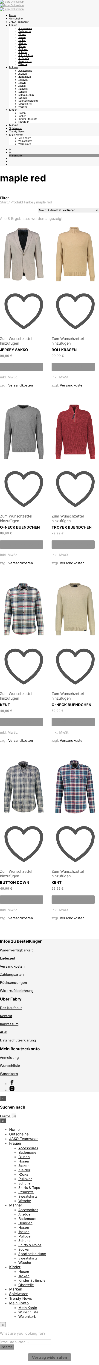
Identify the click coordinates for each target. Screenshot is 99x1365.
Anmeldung (9, 1057)
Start (4, 202)
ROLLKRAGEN (64, 349)
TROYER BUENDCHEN (72, 527)
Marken (13, 125)
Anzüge (22, 73)
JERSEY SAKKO (14, 349)
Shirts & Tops (25, 55)
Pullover (23, 49)
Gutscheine (16, 18)
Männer (13, 67)
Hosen (22, 37)
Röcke (22, 46)
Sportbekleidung (28, 100)
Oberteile (23, 121)
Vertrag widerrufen (49, 1357)
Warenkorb (24, 143)
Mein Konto (16, 134)
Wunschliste (25, 140)
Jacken (22, 40)
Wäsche (22, 64)
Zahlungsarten (12, 974)
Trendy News (17, 131)
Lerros (5, 1116)
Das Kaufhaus (11, 1007)
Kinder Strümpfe (27, 118)
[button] (10, 149)
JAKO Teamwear (19, 21)
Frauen (13, 25)
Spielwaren (15, 128)
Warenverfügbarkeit (16, 950)
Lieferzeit (7, 958)
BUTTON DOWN (14, 882)
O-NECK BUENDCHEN (20, 527)
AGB (3, 1032)
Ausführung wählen (21, 367)
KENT (5, 704)
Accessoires (25, 28)
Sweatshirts (25, 61)
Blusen (22, 34)
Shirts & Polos (26, 94)
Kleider (22, 43)
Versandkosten (20, 385)
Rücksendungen (13, 982)
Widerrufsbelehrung (17, 990)
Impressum (9, 1024)
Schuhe (22, 52)
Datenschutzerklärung (18, 1040)
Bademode (24, 31)
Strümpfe (23, 58)
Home (12, 15)
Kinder (13, 109)
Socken (22, 97)
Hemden (23, 79)
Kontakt (6, 1015)
